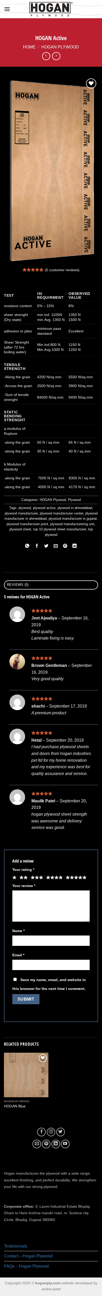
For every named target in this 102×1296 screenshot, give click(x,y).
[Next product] (46, 56)
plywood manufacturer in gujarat (73, 518)
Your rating (23, 869)
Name (18, 931)
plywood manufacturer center (61, 513)
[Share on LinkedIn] (74, 546)
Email (18, 955)
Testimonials (15, 1246)
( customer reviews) (62, 270)
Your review (23, 886)
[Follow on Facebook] (41, 1132)
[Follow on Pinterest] (46, 1144)
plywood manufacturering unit (72, 524)
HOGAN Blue (15, 1106)
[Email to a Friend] (56, 546)
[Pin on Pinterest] (65, 546)
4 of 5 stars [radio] (53, 877)
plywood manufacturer (21, 513)
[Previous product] (56, 56)
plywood (25, 508)
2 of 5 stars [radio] (23, 877)
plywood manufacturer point (27, 524)
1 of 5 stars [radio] (13, 877)
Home (29, 47)
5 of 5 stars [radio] (75, 877)
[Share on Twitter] (46, 546)
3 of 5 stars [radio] (36, 877)
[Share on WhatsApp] (27, 546)
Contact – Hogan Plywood (28, 1256)
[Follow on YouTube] (65, 1144)
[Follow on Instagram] (51, 1132)
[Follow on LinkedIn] (56, 1144)
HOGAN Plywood (60, 47)
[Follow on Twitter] (60, 1132)
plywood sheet (20, 529)
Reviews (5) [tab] (18, 585)
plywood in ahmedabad (75, 508)
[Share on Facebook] (36, 546)
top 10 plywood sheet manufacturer (59, 529)
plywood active (44, 508)
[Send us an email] (36, 1144)
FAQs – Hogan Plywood (26, 1266)
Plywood (74, 500)
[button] (7, 9)
